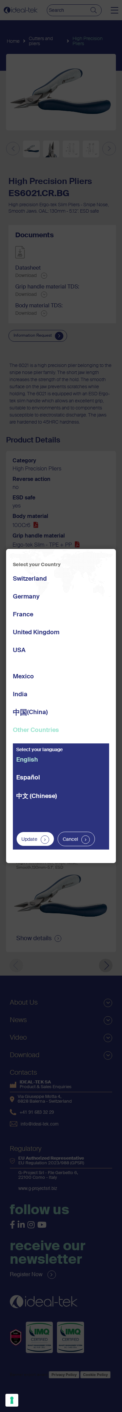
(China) (30, 712)
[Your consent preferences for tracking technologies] (11, 1400)
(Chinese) (36, 796)
